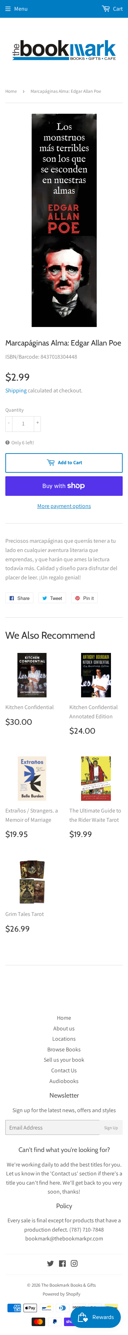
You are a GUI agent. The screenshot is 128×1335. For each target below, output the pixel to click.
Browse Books (64, 1049)
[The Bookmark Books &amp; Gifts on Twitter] (50, 1264)
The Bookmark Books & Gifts (68, 1285)
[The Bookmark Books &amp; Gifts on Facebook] (62, 1264)
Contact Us (64, 1070)
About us (64, 1028)
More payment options (64, 506)
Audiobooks (64, 1081)
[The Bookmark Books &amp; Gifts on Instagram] (74, 1264)
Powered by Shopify (61, 1294)
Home (11, 91)
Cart (117, 8)
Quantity (14, 410)
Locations (64, 1038)
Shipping (16, 390)
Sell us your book (64, 1059)
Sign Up (111, 1127)
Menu (21, 8)
